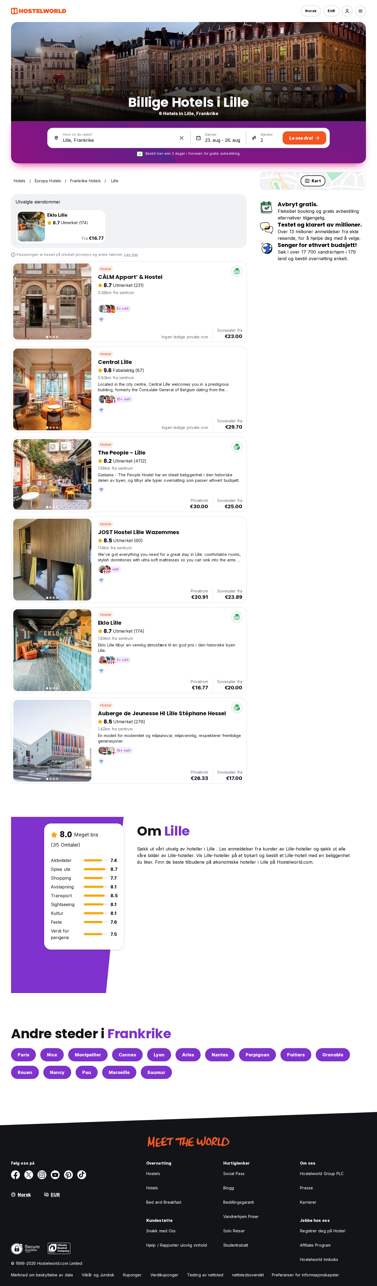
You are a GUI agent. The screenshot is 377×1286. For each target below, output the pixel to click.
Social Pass (234, 1173)
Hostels (153, 1173)
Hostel (105, 269)
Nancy (57, 1072)
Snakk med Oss (161, 1230)
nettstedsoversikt (248, 1275)
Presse (306, 1188)
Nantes (220, 1054)
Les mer (131, 254)
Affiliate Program (315, 1245)
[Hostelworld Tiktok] (81, 1174)
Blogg (228, 1188)
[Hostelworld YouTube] (55, 1174)
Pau (86, 1072)
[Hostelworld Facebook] (15, 1174)
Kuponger (132, 1275)
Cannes (127, 1054)
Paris (23, 1054)
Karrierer (308, 1202)
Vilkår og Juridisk (98, 1275)
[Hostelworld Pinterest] (68, 1174)
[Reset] (181, 138)
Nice (52, 1054)
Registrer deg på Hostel (322, 1230)
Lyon (159, 1054)
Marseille (119, 1072)
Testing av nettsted (205, 1275)
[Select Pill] (347, 11)
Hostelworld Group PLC (322, 1173)
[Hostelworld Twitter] (28, 1174)
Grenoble (332, 1054)
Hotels (152, 1188)
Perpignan (257, 1054)
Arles (188, 1054)
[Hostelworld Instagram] (42, 1174)
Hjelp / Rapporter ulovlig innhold (176, 1245)
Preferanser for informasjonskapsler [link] (305, 1275)
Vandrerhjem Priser (241, 1216)
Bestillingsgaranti (238, 1202)
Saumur (156, 1072)
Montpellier (88, 1054)
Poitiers (296, 1054)
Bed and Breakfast (163, 1202)
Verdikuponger (164, 1275)
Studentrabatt (235, 1245)
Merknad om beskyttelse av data (42, 1275)
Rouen (25, 1072)
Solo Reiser (234, 1230)
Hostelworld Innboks (319, 1259)
